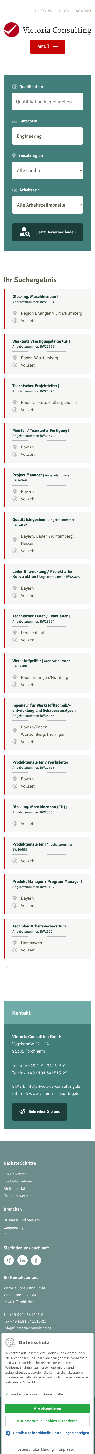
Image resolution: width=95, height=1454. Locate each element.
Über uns (43, 11)
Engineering (14, 1227)
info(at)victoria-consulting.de (53, 1086)
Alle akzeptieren (47, 1408)
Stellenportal (14, 1188)
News (64, 11)
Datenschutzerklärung (35, 1449)
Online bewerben (18, 1195)
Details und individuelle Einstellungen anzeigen (51, 1433)
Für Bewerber (15, 1174)
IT (5, 1234)
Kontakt (84, 11)
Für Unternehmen (18, 1181)
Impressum (68, 1449)
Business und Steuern (22, 1220)
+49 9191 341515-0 (26, 1314)
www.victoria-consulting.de (54, 1093)
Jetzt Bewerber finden (56, 232)
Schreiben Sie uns (44, 1111)
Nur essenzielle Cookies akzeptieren (47, 1420)
